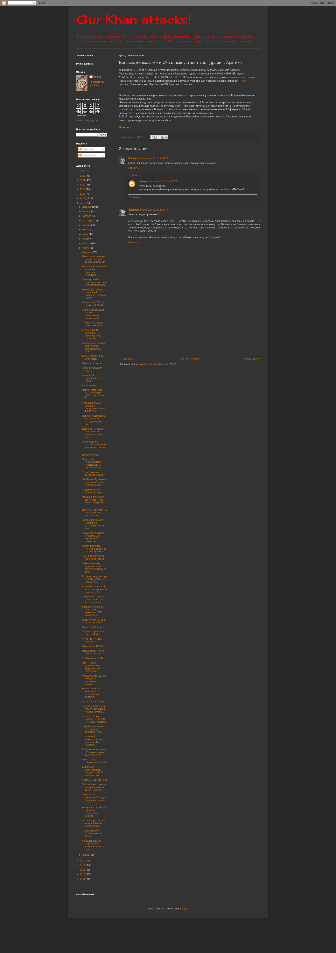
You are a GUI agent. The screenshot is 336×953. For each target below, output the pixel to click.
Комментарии (88, 155)
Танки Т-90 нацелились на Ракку (92, 378)
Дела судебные (90, 454)
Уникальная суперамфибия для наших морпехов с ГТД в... (94, 798)
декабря (87, 206)
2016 (83, 203)
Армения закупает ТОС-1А (92, 369)
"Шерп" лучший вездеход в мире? (93, 473)
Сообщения (87, 149)
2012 (83, 874)
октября (87, 216)
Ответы (136, 175)
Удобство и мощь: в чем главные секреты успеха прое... (92, 433)
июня (85, 234)
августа (86, 225)
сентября (88, 220)
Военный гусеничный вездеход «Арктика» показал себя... (94, 589)
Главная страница (189, 358)
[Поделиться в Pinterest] (166, 137)
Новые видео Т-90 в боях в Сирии (93, 652)
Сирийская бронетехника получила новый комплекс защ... (92, 771)
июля (85, 229)
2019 (83, 189)
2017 (83, 198)
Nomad (97, 76)
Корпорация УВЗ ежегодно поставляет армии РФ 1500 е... (93, 407)
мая (84, 238)
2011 (83, 878)
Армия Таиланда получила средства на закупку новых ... (94, 549)
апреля (86, 243)
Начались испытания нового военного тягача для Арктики (94, 259)
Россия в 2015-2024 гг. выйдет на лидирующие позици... (94, 679)
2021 (83, 180)
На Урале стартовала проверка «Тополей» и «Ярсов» (94, 811)
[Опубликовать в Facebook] (163, 137)
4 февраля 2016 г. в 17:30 (163, 181)
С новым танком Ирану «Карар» (92, 491)
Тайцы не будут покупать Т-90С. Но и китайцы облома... (94, 719)
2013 (83, 869)
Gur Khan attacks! (133, 19)
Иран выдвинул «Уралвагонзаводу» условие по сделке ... (94, 445)
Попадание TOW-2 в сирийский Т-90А (93, 304)
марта (86, 248)
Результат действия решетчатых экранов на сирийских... (93, 537)
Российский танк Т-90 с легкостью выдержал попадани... (94, 270)
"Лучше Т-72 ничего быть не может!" (92, 324)
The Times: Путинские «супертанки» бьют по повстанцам (94, 482)
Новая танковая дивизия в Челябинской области (91, 692)
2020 (83, 184)
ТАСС (242, 80)
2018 (83, 193)
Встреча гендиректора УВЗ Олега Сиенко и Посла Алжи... (94, 579)
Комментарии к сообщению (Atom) (157, 364)
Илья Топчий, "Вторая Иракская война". (94, 621)
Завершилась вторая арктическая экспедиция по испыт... (93, 347)
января (86, 854)
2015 (83, 860)
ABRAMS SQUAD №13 (94, 780)
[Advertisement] (213, 328)
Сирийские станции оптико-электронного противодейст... (93, 314)
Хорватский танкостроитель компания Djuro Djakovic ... (92, 740)
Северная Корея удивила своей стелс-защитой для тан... (94, 567)
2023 (83, 171)
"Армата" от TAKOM (93, 646)
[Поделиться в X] (159, 137)
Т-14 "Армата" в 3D (92, 658)
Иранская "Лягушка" (93, 627)
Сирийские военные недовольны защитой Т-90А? (93, 729)
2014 (83, 865)
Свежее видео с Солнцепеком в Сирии (92, 833)
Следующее (126, 358)
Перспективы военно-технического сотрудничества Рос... (94, 420)
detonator (133, 158)
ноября (86, 211)
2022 (83, 175)
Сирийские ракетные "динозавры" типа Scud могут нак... (93, 599)
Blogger (183, 908)
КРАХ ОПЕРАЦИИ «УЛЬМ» (92, 640)
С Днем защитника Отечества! (92, 357)
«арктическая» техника (241, 77)
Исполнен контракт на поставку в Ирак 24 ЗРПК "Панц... (94, 513)
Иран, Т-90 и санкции (93, 701)
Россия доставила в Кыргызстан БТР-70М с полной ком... (93, 524)
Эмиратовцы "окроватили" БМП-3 (94, 761)
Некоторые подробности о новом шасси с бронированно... (92, 463)
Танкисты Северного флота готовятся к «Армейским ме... (93, 709)
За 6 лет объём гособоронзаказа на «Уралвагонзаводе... (94, 282)
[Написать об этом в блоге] (155, 137)
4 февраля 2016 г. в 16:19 (154, 158)
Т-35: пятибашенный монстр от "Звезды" (94, 557)
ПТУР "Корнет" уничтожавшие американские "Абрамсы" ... (91, 666)
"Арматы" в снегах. (92, 363)
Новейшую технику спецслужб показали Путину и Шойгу (94, 293)
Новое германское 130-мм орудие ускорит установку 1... (93, 394)
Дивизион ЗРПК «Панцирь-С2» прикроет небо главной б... (91, 334)
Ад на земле (89, 385)
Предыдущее (251, 358)
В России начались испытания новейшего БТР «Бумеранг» (92, 610)
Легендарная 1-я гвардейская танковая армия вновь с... (92, 845)
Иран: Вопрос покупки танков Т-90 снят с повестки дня (94, 823)
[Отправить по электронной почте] (152, 137)
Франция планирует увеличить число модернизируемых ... (94, 501)
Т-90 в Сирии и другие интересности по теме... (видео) (94, 787)
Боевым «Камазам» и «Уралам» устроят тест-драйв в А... (94, 752)
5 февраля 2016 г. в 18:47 (154, 209)
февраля (87, 252)
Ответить (133, 168)
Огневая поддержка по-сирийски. (93, 633)
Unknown (143, 181)
